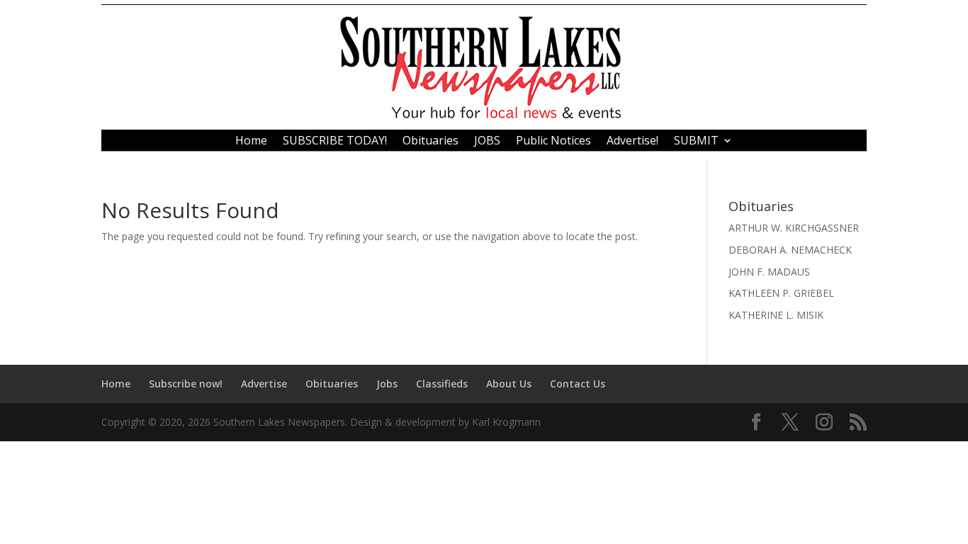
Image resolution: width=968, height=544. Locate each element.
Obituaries (430, 141)
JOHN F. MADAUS (769, 271)
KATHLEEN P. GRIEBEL (781, 293)
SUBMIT (696, 141)
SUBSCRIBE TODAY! (335, 141)
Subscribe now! (186, 383)
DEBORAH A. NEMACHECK (790, 249)
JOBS (487, 141)
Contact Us (577, 383)
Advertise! (632, 141)
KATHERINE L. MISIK (775, 315)
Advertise (264, 383)
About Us (508, 383)
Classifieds (442, 383)
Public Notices (553, 141)
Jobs (387, 383)
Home (251, 141)
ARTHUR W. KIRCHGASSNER (793, 227)
